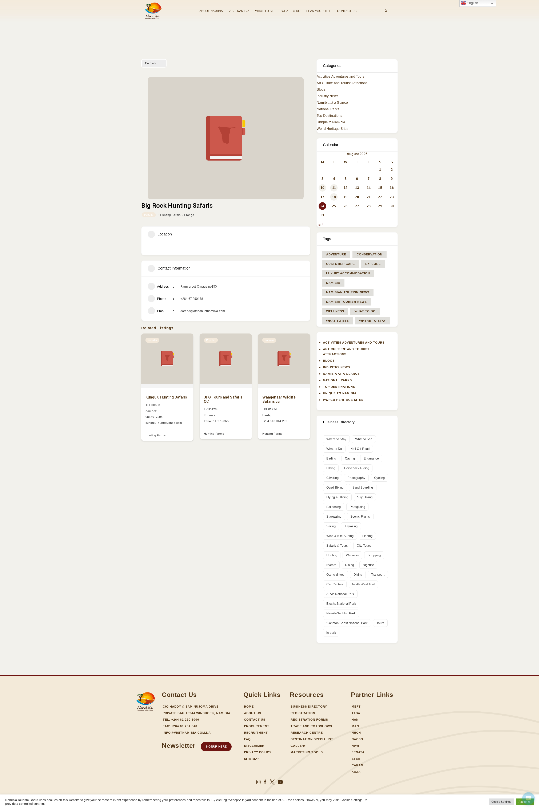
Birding (331, 458)
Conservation (369, 254)
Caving (350, 458)
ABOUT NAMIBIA (211, 11)
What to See (337, 320)
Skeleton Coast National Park (347, 623)
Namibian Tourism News (347, 292)
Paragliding (357, 507)
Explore (373, 264)
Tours (380, 623)
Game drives (335, 574)
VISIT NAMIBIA (239, 11)
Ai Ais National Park (340, 594)
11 (334, 188)
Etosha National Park (341, 603)
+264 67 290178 (191, 298)
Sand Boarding (362, 487)
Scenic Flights (360, 516)
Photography (356, 478)
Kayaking (351, 526)
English (472, 3)
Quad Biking (335, 487)
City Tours (364, 545)
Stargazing (334, 516)
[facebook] (265, 782)
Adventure (336, 254)
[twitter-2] (272, 782)
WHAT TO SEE (265, 11)
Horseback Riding (356, 468)
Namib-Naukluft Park (341, 613)
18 (334, 197)
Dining (349, 565)
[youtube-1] (280, 782)
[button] (216, 746)
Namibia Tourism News (346, 301)
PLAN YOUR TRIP (318, 11)
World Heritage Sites (332, 128)
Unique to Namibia (331, 122)
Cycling (379, 478)
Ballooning (333, 507)
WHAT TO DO (291, 11)
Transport (377, 574)
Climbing (332, 478)
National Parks (328, 109)
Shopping (374, 555)
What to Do (365, 311)
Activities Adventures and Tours (340, 76)
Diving (358, 574)
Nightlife (368, 565)
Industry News (327, 96)
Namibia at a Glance (332, 102)
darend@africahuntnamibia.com (202, 311)
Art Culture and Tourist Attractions (342, 83)
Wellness (335, 311)
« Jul (322, 224)
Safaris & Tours (337, 545)
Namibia (333, 282)
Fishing (367, 536)
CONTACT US (346, 11)
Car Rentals (334, 584)
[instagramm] (258, 782)
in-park (331, 632)
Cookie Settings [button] (501, 801)
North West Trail (363, 584)
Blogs (321, 89)
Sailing (331, 526)
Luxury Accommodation (348, 273)
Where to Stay (372, 320)
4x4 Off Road (360, 448)
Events (331, 565)
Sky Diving (364, 497)
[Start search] (386, 11)
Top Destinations (329, 115)
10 (322, 188)
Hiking (330, 468)
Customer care (340, 264)
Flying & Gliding (337, 497)
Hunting (331, 555)
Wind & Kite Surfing (340, 536)
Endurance (371, 458)
